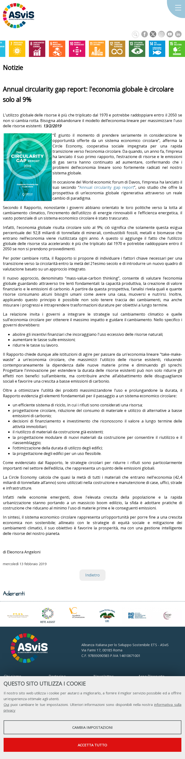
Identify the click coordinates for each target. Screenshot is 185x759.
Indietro (92, 575)
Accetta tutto (92, 744)
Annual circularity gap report (106, 187)
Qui (6, 704)
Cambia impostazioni (92, 727)
